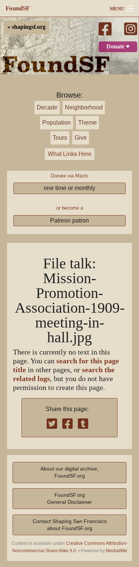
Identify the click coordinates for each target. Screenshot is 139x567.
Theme (87, 122)
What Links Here (70, 154)
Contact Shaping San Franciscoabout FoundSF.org (70, 524)
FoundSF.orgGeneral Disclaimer (69, 498)
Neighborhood (84, 107)
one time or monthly (69, 188)
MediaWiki (116, 550)
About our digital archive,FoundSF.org (69, 472)
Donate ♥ (118, 46)
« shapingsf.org (26, 27)
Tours (60, 138)
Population (56, 122)
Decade (47, 107)
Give (81, 138)
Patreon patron (69, 220)
